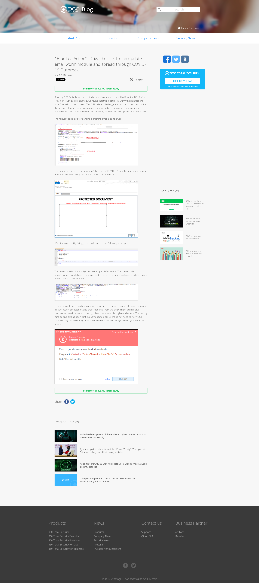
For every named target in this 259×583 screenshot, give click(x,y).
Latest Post (73, 38)
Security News (185, 38)
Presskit (98, 544)
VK (185, 59)
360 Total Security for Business (66, 548)
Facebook (167, 59)
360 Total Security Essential (64, 536)
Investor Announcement (107, 548)
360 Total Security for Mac (63, 544)
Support (146, 532)
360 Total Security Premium (64, 540)
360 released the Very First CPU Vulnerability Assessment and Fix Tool (195, 205)
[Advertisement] (182, 140)
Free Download (182, 80)
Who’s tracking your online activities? (193, 237)
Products (111, 38)
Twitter (176, 59)
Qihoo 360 (147, 536)
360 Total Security (59, 532)
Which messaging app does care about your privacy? (194, 254)
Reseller (179, 536)
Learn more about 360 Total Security (101, 88)
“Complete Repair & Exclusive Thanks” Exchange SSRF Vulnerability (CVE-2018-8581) (107, 480)
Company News (148, 38)
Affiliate (179, 532)
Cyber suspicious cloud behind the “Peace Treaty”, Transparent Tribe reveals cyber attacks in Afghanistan (112, 450)
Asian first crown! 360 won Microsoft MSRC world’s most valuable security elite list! (113, 465)
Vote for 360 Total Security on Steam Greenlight (193, 221)
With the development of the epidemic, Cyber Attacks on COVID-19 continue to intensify (113, 436)
